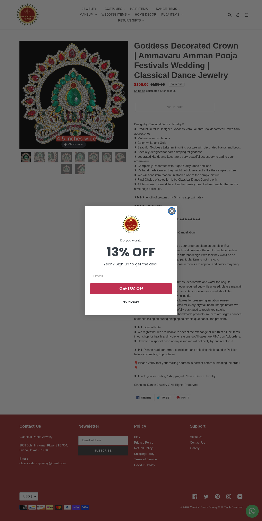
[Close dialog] (171, 211)
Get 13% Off (131, 289)
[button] (131, 224)
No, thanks (131, 302)
